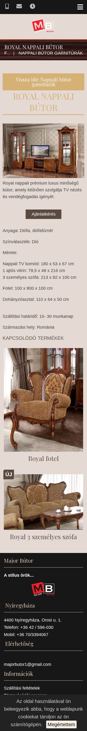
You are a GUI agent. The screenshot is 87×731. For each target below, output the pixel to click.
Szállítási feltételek (22, 688)
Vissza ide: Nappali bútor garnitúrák (43, 81)
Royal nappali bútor (43, 101)
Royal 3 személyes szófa (43, 536)
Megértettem (61, 724)
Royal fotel (43, 458)
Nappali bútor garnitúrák (51, 53)
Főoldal (7, 53)
